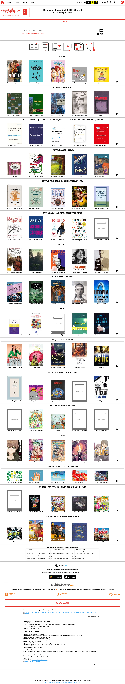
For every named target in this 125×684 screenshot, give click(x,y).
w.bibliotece (53, 589)
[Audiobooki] (57, 51)
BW (89, 2)
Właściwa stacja (78, 555)
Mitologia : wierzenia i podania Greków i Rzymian (38, 553)
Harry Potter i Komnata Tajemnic (34, 555)
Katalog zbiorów (62, 22)
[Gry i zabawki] (90, 51)
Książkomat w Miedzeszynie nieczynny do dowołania (41, 610)
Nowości (9, 2)
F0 (108, 2)
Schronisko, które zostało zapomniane (59, 558)
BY (97, 2)
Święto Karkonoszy (79, 556)
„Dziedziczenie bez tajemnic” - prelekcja (36, 621)
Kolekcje (42, 33)
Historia (17, 2)
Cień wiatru (29, 556)
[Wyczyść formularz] (97, 34)
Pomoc (25, 2)
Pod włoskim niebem (79, 558)
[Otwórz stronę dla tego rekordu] (15, 71)
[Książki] (34, 51)
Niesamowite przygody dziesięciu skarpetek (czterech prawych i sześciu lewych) (44, 558)
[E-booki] (45, 51)
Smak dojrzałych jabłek (56, 555)
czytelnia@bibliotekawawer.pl (40, 660)
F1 (111, 2)
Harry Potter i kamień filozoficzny (34, 551)
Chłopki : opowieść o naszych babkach (60, 551)
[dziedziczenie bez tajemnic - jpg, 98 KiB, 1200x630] (32, 661)
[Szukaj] (101, 30)
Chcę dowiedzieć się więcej (53, 682)
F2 (115, 2)
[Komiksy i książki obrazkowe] (79, 51)
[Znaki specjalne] (101, 34)
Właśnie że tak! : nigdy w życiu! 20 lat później (85, 553)
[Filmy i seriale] (68, 51)
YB (93, 2)
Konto (32, 2)
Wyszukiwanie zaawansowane (30, 33)
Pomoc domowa (54, 556)
